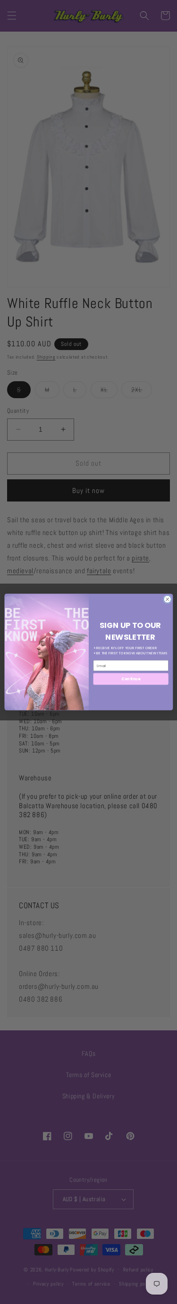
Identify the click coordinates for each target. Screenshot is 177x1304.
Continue (130, 678)
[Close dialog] (167, 599)
